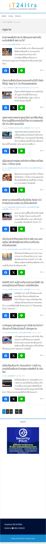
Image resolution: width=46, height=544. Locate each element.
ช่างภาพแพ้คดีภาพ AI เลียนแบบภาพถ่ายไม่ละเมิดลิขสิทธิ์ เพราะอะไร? (21, 38)
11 (17, 411)
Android (10, 168)
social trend (11, 207)
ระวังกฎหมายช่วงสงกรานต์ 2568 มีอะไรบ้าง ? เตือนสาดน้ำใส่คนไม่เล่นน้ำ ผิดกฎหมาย (22, 327)
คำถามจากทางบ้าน (24, 87)
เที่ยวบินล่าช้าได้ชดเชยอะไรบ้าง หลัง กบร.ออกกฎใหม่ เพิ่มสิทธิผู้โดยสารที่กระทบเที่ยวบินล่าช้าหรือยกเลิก (22, 242)
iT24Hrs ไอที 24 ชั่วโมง (17, 538)
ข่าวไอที (16, 87)
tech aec (10, 87)
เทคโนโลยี (27, 128)
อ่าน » (42, 70)
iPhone (15, 168)
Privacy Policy (30, 538)
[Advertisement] (23, 470)
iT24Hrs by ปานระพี (23, 6)
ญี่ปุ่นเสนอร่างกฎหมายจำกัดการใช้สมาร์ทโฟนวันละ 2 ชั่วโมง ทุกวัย (22, 162)
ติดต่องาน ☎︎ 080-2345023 (14, 528)
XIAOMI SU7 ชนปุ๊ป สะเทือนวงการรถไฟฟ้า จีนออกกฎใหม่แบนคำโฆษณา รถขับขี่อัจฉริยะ (23, 283)
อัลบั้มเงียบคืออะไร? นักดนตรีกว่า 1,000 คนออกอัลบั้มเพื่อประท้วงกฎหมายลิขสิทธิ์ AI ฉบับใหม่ (22, 368)
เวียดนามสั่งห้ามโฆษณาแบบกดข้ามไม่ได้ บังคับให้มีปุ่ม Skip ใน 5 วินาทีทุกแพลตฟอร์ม (22, 82)
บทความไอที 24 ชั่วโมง (14, 44)
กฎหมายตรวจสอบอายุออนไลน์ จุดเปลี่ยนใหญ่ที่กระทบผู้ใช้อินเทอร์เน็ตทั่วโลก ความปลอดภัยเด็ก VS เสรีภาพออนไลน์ (22, 120)
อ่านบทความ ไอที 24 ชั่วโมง (13, 524)
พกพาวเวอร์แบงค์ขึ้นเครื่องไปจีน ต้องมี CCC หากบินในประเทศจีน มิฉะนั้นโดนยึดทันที (22, 201)
